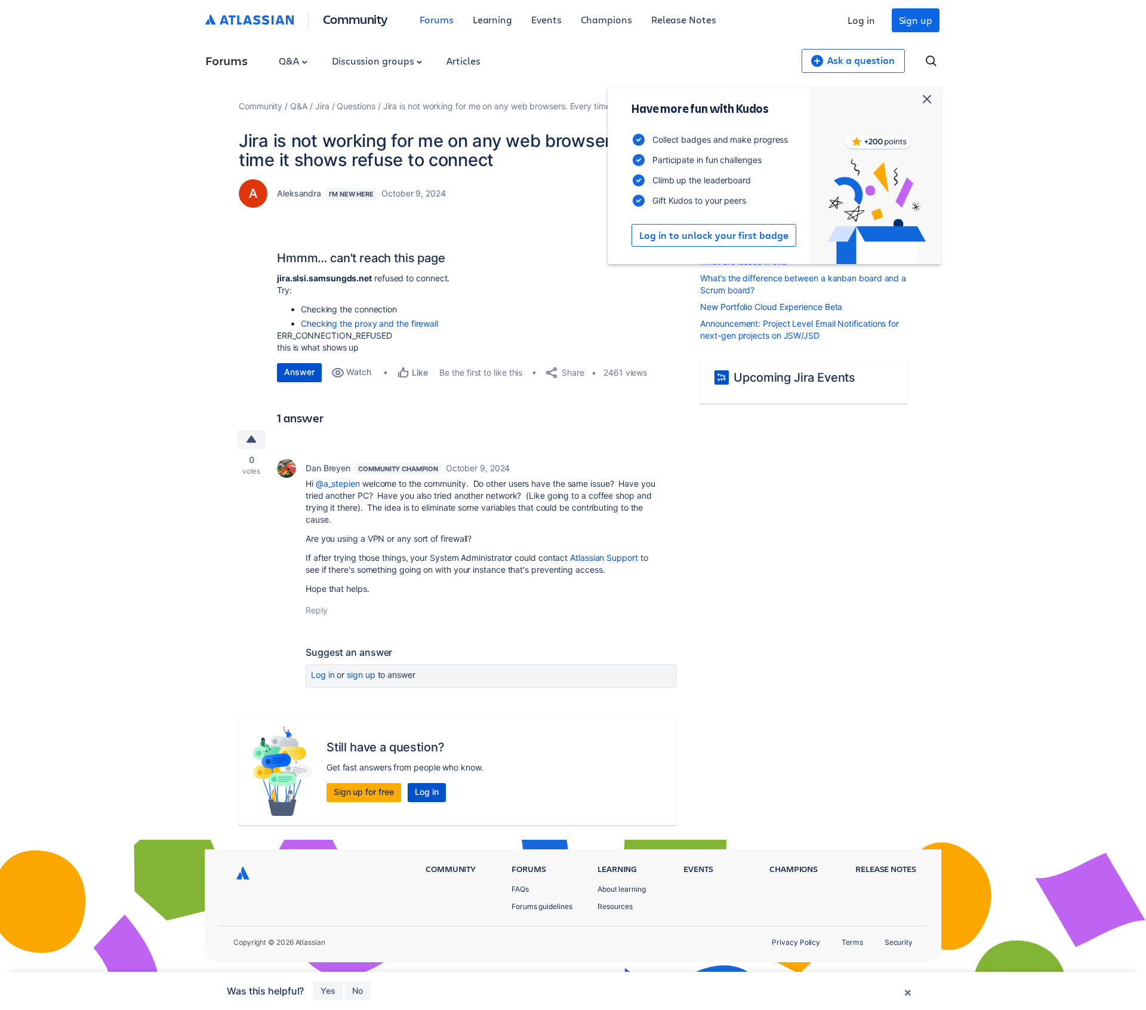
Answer (299, 372)
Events (546, 19)
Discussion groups (374, 60)
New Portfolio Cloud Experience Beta (771, 307)
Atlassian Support (604, 557)
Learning (492, 19)
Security (899, 942)
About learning (621, 889)
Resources (615, 906)
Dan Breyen (328, 468)
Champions (606, 19)
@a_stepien (338, 483)
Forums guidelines (542, 906)
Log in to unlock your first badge (713, 235)
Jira (322, 106)
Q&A (290, 60)
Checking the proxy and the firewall (369, 323)
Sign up (915, 20)
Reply (317, 610)
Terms (852, 942)
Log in (861, 20)
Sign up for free (364, 792)
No (357, 991)
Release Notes (683, 19)
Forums (437, 19)
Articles (463, 60)
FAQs (520, 889)
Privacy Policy (796, 942)
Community (355, 18)
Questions (356, 106)
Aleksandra (299, 193)
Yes (328, 991)
